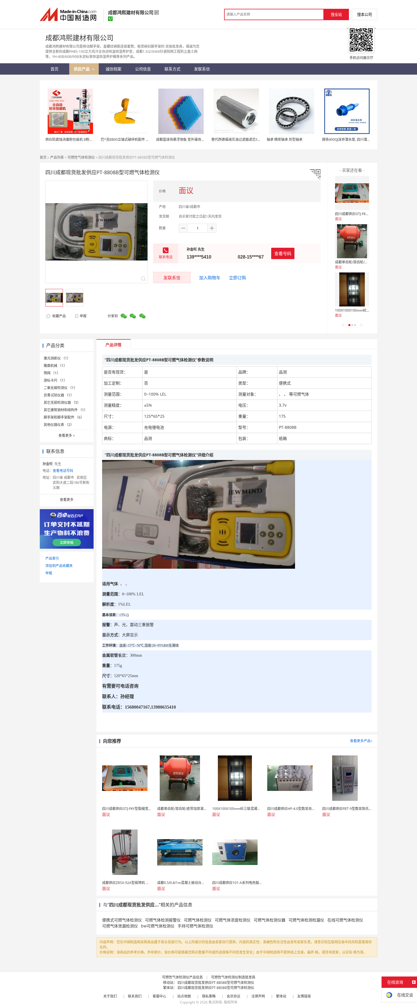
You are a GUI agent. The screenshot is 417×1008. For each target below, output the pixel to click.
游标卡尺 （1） (55, 380)
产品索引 (52, 558)
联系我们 (135, 996)
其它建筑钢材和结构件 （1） (65, 410)
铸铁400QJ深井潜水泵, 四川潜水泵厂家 (351, 139)
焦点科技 (215, 1002)
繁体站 (281, 996)
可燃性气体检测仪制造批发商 (233, 977)
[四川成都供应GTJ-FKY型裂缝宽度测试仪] (352, 193)
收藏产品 (58, 316)
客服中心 (159, 996)
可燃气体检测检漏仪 (306, 920)
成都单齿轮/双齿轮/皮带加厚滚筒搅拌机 (365, 262)
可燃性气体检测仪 (81, 157)
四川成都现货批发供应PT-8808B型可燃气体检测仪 (216, 982)
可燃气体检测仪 (198, 920)
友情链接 (304, 996)
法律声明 (258, 996)
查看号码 (282, 253)
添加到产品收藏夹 (59, 565)
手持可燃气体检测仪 (195, 926)
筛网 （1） (52, 373)
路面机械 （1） (55, 365)
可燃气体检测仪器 (269, 920)
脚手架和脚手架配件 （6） (64, 417)
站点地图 (184, 996)
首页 (43, 157)
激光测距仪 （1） (57, 358)
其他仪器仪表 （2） (59, 424)
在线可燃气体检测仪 (345, 920)
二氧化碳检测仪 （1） (60, 387)
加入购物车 (209, 277)
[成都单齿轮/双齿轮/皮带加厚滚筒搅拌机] (352, 241)
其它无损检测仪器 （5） (62, 402)
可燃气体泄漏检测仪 (120, 926)
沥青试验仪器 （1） (59, 395)
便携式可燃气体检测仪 (122, 920)
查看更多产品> (361, 740)
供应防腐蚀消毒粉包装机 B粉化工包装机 (75, 139)
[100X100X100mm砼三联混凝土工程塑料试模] (352, 289)
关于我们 (110, 996)
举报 (83, 316)
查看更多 (66, 435)
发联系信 (171, 277)
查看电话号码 (63, 470)
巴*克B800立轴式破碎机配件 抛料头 (128, 139)
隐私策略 (209, 996)
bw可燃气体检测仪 (157, 926)
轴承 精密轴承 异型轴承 (284, 139)
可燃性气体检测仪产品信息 (182, 977)
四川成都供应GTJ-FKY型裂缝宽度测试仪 (365, 213)
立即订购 (237, 277)
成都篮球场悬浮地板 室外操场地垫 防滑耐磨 (189, 139)
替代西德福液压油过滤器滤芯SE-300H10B (243, 139)
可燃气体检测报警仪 (163, 920)
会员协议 (233, 996)
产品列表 (57, 157)
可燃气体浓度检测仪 (232, 920)
